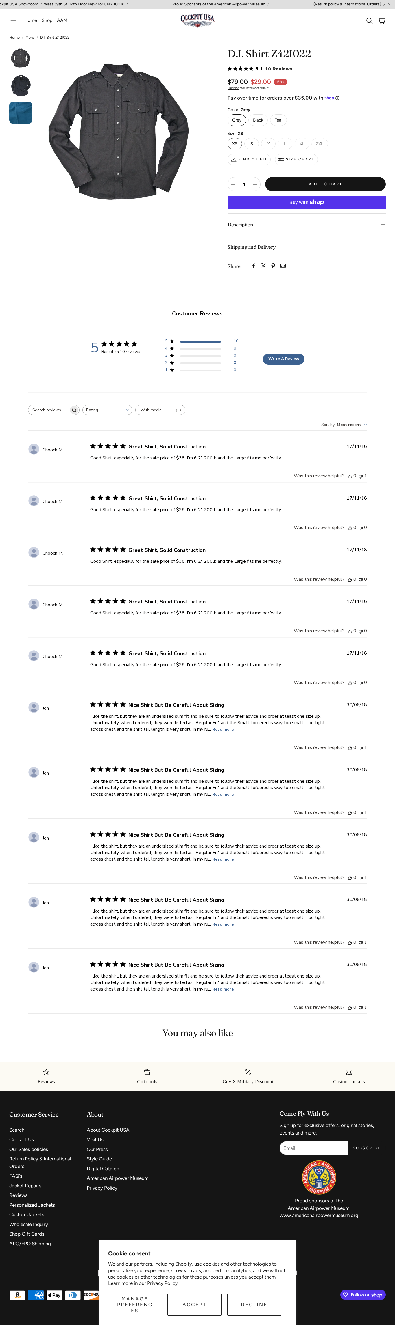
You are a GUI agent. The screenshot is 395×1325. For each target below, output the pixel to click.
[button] (13, 21)
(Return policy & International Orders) (347, 4)
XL (302, 143)
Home (14, 37)
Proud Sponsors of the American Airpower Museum (219, 4)
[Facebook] (253, 265)
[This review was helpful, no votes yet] (350, 476)
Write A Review (283, 359)
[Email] (283, 265)
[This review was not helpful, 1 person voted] (361, 476)
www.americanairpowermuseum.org (319, 1215)
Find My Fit (253, 159)
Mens (29, 37)
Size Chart (300, 159)
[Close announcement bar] (389, 4)
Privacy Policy (162, 1283)
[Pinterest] (273, 265)
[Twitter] (263, 265)
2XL (319, 143)
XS (234, 143)
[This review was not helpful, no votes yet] (361, 527)
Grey (236, 120)
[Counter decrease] (233, 184)
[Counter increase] (255, 184)
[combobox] (107, 410)
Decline (254, 1304)
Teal (278, 120)
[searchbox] (48, 410)
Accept (194, 1304)
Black (258, 120)
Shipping (233, 88)
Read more (223, 729)
